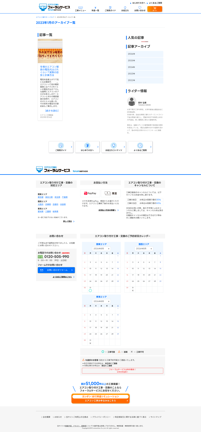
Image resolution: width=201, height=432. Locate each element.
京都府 (55, 204)
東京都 (40, 197)
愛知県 (40, 211)
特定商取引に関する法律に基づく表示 (130, 417)
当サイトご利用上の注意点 (77, 417)
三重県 (48, 211)
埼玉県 (57, 197)
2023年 (131, 73)
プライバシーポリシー (101, 417)
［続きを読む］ (52, 110)
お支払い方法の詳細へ (107, 210)
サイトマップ (156, 417)
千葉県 (65, 197)
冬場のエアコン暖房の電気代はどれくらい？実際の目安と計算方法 (49, 71)
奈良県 (63, 204)
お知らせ (58, 417)
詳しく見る (67, 221)
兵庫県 (48, 204)
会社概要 (46, 417)
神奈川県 (49, 197)
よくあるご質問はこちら (62, 277)
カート (155, 10)
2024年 (131, 67)
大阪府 (40, 204)
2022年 (131, 80)
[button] (80, 9)
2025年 (131, 60)
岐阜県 (55, 211)
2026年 (131, 53)
